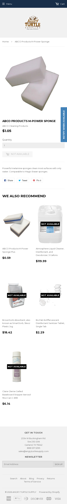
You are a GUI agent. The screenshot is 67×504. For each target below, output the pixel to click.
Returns (51, 478)
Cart (62, 4)
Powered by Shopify (49, 492)
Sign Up (59, 464)
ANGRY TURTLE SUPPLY (24, 492)
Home (5, 41)
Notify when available (63, 124)
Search (13, 478)
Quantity (7, 139)
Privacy (40, 478)
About (23, 478)
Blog (31, 478)
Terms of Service (32, 481)
